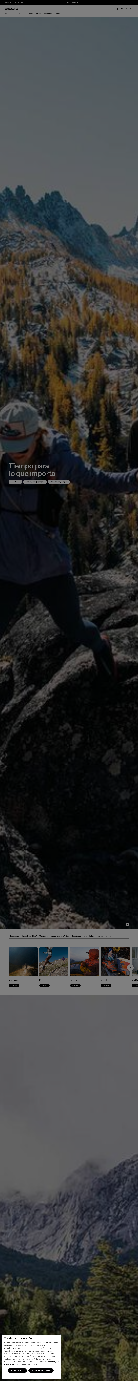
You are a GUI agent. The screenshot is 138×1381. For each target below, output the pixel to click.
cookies (51, 1361)
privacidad (9, 1364)
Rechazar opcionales (41, 1370)
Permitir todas (17, 1370)
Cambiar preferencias (31, 1376)
